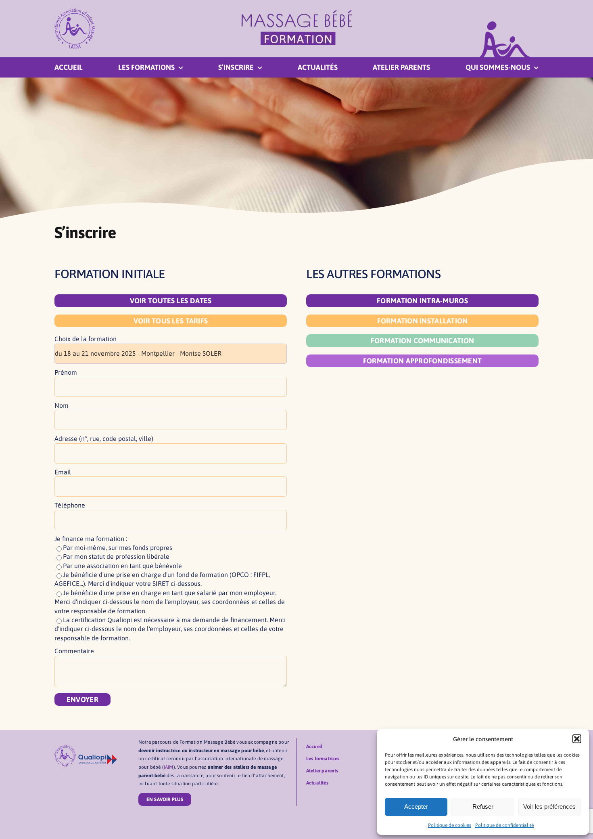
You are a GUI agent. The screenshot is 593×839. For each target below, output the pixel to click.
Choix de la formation (85, 338)
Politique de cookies (449, 825)
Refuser (482, 806)
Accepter (416, 806)
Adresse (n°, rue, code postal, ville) (103, 438)
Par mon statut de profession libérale (116, 556)
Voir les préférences (549, 806)
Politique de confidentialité (504, 825)
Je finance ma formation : (90, 538)
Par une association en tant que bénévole (122, 565)
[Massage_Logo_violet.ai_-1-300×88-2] (297, 13)
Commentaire (74, 650)
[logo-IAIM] (74, 11)
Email (62, 472)
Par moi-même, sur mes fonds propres (117, 547)
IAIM (168, 767)
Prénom (65, 372)
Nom (61, 405)
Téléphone (69, 505)
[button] (577, 739)
